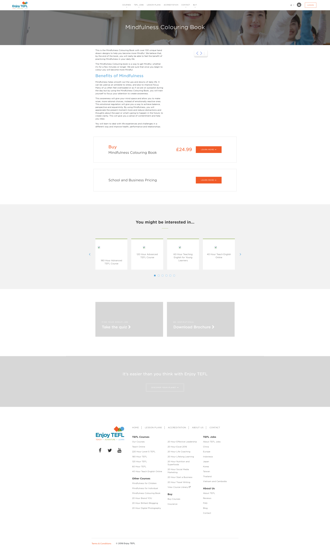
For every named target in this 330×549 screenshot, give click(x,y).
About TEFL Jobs (212, 442)
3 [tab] (162, 275)
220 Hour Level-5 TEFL (143, 452)
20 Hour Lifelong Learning (181, 457)
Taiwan (206, 471)
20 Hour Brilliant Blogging (145, 503)
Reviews (207, 498)
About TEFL (209, 493)
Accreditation (177, 427)
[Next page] (201, 53)
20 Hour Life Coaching (179, 452)
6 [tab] (174, 275)
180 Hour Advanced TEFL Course (111, 262)
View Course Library (178, 487)
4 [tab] (166, 275)
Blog (205, 508)
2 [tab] (158, 275)
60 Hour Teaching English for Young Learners (183, 257)
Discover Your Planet (164, 387)
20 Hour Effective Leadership (182, 442)
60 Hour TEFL (139, 466)
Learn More (208, 150)
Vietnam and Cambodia (215, 481)
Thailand (207, 476)
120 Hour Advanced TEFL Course (147, 256)
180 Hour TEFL (139, 457)
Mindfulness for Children (144, 483)
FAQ (205, 503)
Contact (214, 427)
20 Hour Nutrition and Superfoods (178, 463)
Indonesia (208, 457)
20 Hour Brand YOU (142, 498)
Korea (206, 466)
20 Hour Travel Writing (179, 482)
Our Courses (138, 442)
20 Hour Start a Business (180, 477)
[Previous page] (197, 53)
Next (240, 254)
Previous (89, 254)
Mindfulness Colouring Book (146, 493)
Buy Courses (174, 499)
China (206, 447)
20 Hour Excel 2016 (177, 447)
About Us (197, 427)
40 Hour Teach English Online (219, 256)
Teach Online (138, 447)
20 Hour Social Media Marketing (178, 471)
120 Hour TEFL (139, 461)
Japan (206, 461)
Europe (206, 452)
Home (135, 427)
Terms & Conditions (101, 543)
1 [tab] (155, 275)
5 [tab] (170, 275)
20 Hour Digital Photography (146, 508)
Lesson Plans (153, 427)
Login (310, 5)
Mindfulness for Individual (145, 488)
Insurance (172, 504)
